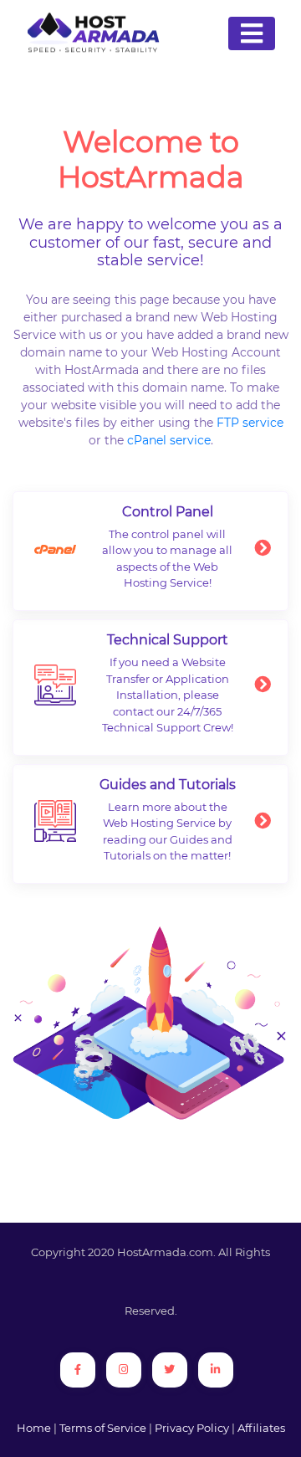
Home (34, 1427)
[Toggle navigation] (251, 33)
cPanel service (169, 440)
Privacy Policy (192, 1427)
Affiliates (261, 1427)
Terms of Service (102, 1427)
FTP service (250, 422)
